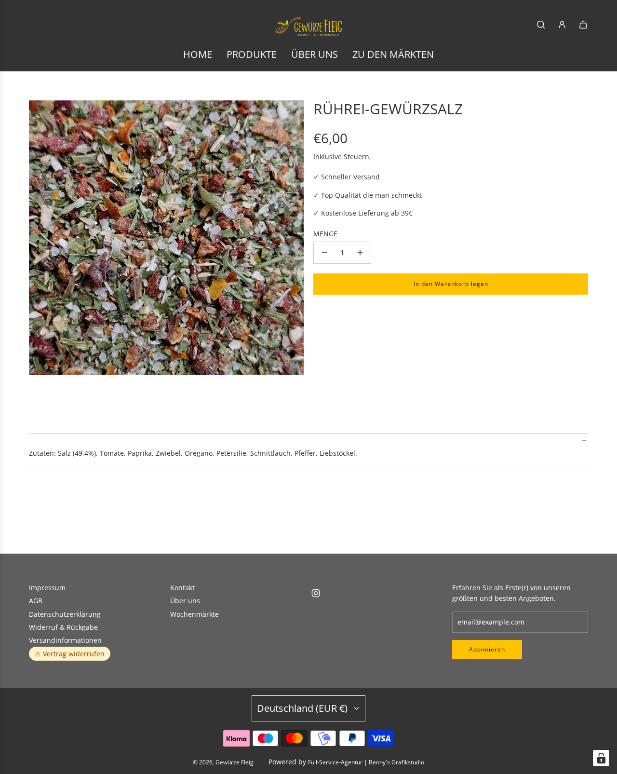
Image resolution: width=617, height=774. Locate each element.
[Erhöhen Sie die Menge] (360, 252)
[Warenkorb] (583, 24)
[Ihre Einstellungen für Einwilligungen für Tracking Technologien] (601, 758)
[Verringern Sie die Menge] (324, 252)
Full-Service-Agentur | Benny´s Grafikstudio (366, 762)
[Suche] (540, 24)
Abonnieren (487, 649)
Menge (325, 233)
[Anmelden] (562, 24)
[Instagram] (315, 593)
